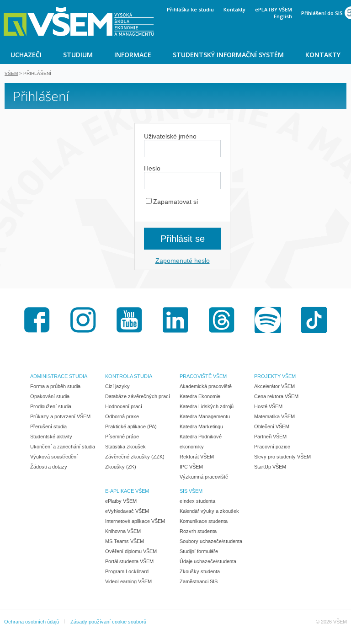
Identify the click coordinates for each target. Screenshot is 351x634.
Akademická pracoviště (206, 386)
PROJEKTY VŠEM (275, 376)
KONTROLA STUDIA (128, 376)
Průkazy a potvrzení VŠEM (60, 416)
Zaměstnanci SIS (199, 581)
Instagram (83, 320)
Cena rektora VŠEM (276, 396)
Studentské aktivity (51, 436)
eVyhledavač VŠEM (127, 511)
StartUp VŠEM (270, 466)
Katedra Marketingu (201, 426)
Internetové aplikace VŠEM (135, 521)
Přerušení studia (48, 426)
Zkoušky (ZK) (120, 466)
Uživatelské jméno (170, 136)
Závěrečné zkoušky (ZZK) (135, 456)
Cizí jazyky (117, 386)
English (283, 16)
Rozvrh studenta (198, 531)
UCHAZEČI (26, 54)
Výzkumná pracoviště (204, 476)
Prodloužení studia (50, 406)
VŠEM (11, 73)
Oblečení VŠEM (271, 426)
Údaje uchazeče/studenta (208, 561)
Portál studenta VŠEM (129, 561)
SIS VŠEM (191, 491)
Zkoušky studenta (200, 571)
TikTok (314, 320)
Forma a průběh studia (55, 386)
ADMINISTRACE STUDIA (58, 376)
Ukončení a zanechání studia (62, 446)
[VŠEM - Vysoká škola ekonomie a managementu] (79, 21)
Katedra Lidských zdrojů (207, 406)
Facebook (37, 320)
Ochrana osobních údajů (31, 621)
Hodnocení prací (123, 406)
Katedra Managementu (205, 416)
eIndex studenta (197, 501)
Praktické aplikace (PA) (131, 426)
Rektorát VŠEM (197, 456)
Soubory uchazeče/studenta (211, 541)
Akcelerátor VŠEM (274, 386)
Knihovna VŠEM (123, 531)
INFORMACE (132, 54)
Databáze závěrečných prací (137, 396)
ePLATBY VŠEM (273, 9)
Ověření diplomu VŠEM (131, 551)
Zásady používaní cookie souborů (108, 621)
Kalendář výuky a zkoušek (209, 511)
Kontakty (234, 9)
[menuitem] (26, 54)
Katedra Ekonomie (200, 396)
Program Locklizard (127, 571)
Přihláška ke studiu (190, 9)
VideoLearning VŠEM (128, 581)
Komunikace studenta (204, 521)
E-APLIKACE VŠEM (127, 491)
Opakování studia (49, 396)
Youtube (129, 320)
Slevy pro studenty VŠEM (282, 456)
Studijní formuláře (199, 551)
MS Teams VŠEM (124, 541)
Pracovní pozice (272, 446)
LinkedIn (175, 320)
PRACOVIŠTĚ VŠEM (203, 376)
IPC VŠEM (191, 466)
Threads (221, 320)
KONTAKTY (322, 54)
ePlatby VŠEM (121, 501)
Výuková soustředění (54, 456)
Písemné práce (122, 436)
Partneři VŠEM (270, 436)
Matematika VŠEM (274, 416)
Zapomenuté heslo (182, 260)
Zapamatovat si (175, 201)
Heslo (152, 168)
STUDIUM (78, 54)
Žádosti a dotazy (48, 466)
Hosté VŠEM (268, 406)
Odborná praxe (122, 416)
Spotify (268, 320)
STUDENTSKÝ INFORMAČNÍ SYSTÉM (228, 54)
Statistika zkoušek (125, 446)
